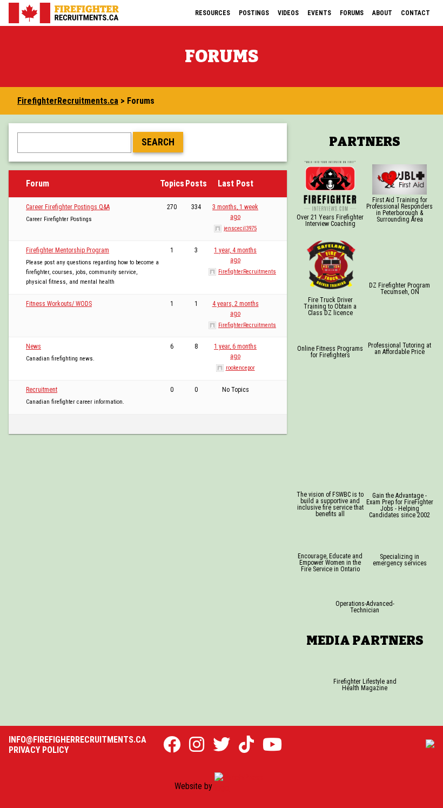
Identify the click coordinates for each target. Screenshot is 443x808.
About (382, 13)
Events (319, 13)
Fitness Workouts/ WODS (59, 304)
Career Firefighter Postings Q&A (68, 207)
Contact (415, 13)
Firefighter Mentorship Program (67, 250)
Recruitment (41, 389)
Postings (254, 13)
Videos (288, 13)
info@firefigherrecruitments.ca (77, 739)
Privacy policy (39, 750)
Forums (352, 13)
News (33, 346)
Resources (212, 13)
